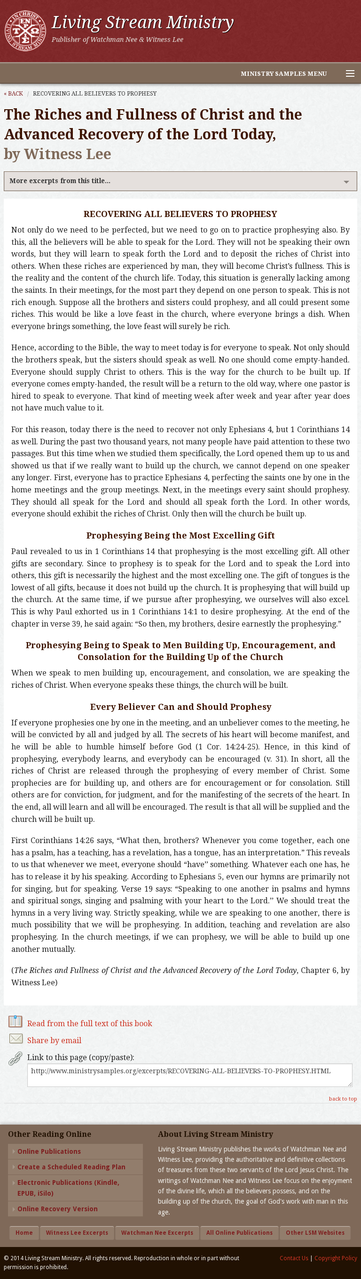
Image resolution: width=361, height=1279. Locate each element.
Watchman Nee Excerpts (157, 1233)
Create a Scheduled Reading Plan (71, 1167)
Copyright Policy (335, 1258)
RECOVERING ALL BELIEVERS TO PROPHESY (95, 93)
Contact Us (294, 1258)
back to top (343, 1099)
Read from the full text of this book (89, 1023)
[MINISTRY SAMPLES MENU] (346, 74)
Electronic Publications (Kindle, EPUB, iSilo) (68, 1188)
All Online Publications (239, 1233)
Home (24, 1233)
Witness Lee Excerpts (77, 1233)
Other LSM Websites (315, 1233)
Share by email (54, 1040)
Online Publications (49, 1151)
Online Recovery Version (57, 1209)
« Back (13, 93)
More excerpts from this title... (59, 181)
